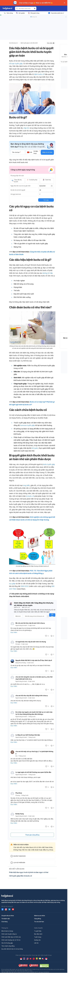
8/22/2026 (42, 186)
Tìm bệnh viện (5, 918)
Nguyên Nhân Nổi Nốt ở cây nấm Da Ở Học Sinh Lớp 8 (34, 660)
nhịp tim (26, 128)
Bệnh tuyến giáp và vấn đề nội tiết (29, 43)
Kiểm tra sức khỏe (39, 915)
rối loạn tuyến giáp (16, 63)
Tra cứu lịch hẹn (39, 921)
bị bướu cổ (30, 496)
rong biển (26, 485)
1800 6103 (25, 586)
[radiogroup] (32, 180)
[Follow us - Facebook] (2, 909)
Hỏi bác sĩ (52, 615)
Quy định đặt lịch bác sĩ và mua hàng (12, 949)
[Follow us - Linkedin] (9, 909)
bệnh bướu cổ (39, 74)
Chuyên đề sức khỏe (7, 915)
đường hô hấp (47, 273)
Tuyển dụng (37, 937)
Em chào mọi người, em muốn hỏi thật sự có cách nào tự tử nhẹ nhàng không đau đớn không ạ (34, 713)
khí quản (35, 448)
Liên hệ (36, 943)
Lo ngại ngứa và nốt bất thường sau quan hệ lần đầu (33, 772)
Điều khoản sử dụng (7, 931)
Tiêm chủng (9, 13)
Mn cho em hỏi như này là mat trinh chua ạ (30, 623)
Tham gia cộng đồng (32, 835)
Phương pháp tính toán (17, 175)
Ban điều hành (38, 934)
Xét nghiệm (22, 13)
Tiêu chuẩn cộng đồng (7, 946)
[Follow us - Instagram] (6, 909)
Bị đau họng (20, 814)
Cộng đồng (37, 918)
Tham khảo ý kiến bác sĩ (57, 13)
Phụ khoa (19, 793)
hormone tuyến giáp (27, 425)
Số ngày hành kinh (16, 194)
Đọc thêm (14, 632)
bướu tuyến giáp (49, 464)
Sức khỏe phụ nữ (13, 43)
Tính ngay (46, 200)
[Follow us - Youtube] (13, 909)
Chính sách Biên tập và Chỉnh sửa (11, 937)
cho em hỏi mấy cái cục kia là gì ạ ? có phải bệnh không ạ (34, 752)
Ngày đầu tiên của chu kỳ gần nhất (20, 186)
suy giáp (12, 583)
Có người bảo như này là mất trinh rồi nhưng (31, 642)
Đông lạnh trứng (35, 13)
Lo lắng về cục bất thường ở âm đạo (28, 735)
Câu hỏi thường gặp (7, 943)
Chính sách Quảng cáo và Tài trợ (10, 940)
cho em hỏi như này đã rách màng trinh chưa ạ (32, 695)
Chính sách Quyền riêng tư (9, 934)
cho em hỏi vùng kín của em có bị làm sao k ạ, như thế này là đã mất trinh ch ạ (34, 678)
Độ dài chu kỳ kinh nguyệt (18, 190)
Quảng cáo (37, 940)
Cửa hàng (4, 921)
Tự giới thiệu (37, 931)
